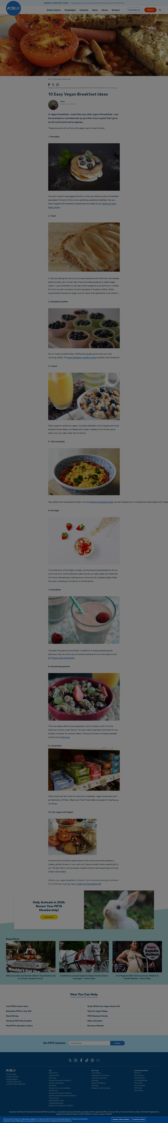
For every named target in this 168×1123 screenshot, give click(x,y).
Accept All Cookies (139, 1119)
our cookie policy (28, 1121)
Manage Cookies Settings (121, 1119)
